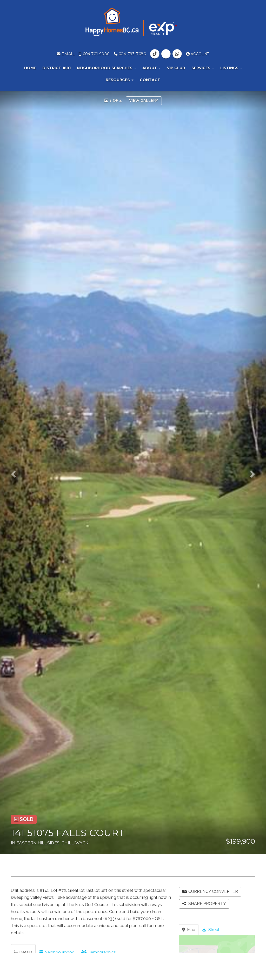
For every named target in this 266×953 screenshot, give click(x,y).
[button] (16, 472)
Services (201, 68)
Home (30, 68)
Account (199, 54)
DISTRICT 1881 (56, 68)
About (150, 68)
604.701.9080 (96, 54)
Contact (150, 79)
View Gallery (143, 100)
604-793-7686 (131, 54)
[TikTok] (155, 54)
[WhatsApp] (177, 54)
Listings (230, 68)
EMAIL (68, 54)
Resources (118, 79)
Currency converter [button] (213, 891)
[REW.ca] (166, 54)
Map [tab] (190, 929)
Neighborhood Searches (105, 68)
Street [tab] (213, 929)
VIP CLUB (176, 68)
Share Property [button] (206, 903)
